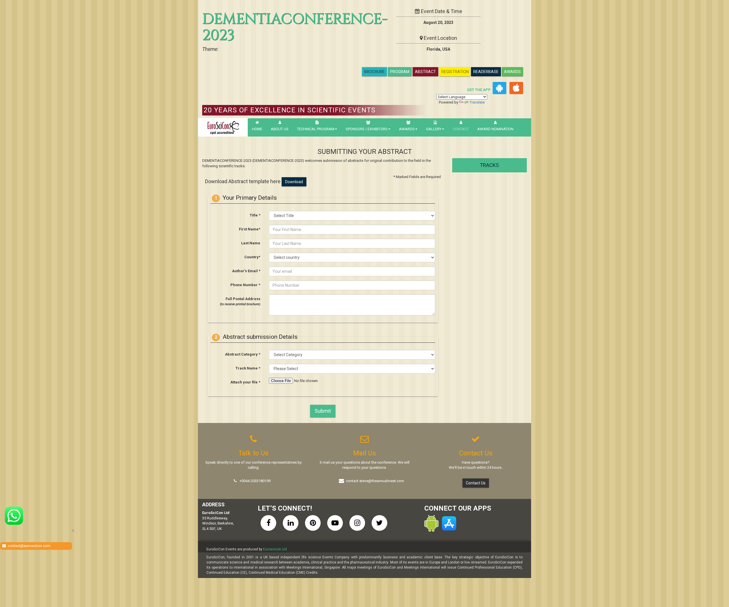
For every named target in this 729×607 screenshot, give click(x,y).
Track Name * (248, 368)
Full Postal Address (240, 301)
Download (294, 181)
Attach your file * (245, 382)
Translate (477, 102)
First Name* (249, 229)
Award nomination (495, 129)
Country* (252, 257)
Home (257, 129)
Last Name (250, 243)
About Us (279, 129)
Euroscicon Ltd (275, 549)
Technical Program (315, 129)
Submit (323, 411)
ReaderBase (486, 71)
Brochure (374, 71)
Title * (255, 215)
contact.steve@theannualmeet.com (375, 481)
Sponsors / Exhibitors (367, 129)
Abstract (425, 71)
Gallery (433, 129)
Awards (512, 71)
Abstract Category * (242, 354)
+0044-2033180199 (255, 481)
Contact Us (476, 483)
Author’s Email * (246, 271)
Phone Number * (245, 285)
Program (399, 71)
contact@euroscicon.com (29, 546)
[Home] (223, 127)
